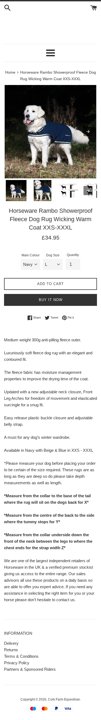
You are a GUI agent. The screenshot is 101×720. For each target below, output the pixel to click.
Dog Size (53, 255)
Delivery (11, 643)
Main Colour (31, 255)
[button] (50, 53)
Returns (11, 649)
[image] (50, 131)
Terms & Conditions (21, 656)
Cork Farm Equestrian (64, 699)
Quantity (73, 255)
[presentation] (88, 190)
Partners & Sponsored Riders (30, 669)
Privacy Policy (16, 662)
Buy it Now (50, 300)
